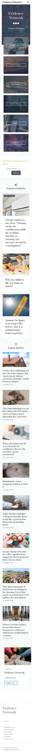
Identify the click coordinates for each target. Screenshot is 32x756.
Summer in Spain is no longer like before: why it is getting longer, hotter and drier (15, 327)
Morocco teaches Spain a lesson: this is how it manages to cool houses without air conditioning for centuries (15, 630)
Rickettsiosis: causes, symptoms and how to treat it (15, 484)
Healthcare (7, 732)
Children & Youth (10, 255)
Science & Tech (8, 739)
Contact (7, 721)
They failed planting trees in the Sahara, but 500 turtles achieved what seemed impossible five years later (16, 412)
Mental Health (8, 734)
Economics (7, 736)
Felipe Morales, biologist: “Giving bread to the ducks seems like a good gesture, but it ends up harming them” (15, 519)
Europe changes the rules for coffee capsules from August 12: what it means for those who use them (16, 555)
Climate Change (9, 196)
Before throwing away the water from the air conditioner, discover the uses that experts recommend (15, 449)
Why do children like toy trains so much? (14, 283)
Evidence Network (12, 2)
